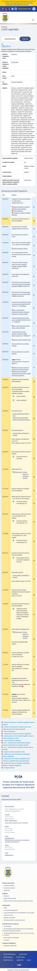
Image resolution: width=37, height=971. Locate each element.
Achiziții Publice (23, 954)
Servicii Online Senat (24, 9)
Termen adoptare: (7, 176)
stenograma (20, 684)
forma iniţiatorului (18, 211)
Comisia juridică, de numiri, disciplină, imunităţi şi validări (20, 264)
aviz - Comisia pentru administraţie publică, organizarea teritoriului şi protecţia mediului (21, 312)
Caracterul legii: (6, 172)
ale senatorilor (7, 926)
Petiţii (5, 908)
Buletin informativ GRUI (10, 898)
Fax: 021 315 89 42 (10, 832)
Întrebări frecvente (8, 960)
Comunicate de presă (9, 888)
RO (34, 9)
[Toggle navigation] (33, 20)
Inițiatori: (4, 88)
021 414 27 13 (8, 847)
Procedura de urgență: (8, 162)
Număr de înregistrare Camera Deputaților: (5, 65)
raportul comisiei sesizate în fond (22, 340)
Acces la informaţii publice (11, 910)
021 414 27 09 (8, 828)
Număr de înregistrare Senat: (5, 56)
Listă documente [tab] (10, 39)
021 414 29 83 (8, 830)
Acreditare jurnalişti (9, 885)
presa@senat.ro (9, 855)
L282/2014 (5, 46)
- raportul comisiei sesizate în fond (14, 752)
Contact (29, 960)
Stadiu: (4, 166)
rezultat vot (15, 361)
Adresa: (4, 72)
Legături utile (19, 960)
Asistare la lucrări (8, 915)
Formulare (6, 940)
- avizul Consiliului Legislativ (12, 740)
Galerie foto (7, 890)
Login (19, 965)
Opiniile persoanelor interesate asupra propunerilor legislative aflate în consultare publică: (10, 182)
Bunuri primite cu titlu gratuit (11, 937)
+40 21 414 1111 (9, 817)
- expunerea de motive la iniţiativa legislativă (17, 734)
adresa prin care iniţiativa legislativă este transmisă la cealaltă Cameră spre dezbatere (21, 373)
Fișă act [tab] (25, 39)
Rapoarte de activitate (9, 917)
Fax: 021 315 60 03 (10, 849)
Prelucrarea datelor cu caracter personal (14, 920)
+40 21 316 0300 (9, 819)
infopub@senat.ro (9, 838)
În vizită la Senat (20, 957)
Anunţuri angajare (8, 957)
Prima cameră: (4, 77)
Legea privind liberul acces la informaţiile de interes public (19, 912)
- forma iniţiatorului (9, 731)
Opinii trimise (27, 180)
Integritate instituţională (10, 945)
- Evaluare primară (9, 768)
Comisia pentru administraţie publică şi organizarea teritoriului (21, 284)
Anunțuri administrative (9, 954)
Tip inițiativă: (5, 83)
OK (30, 4)
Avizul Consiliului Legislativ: (10, 158)
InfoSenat (6, 896)
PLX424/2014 (14, 62)
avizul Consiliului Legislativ (20, 248)
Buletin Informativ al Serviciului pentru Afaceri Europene (18, 901)
